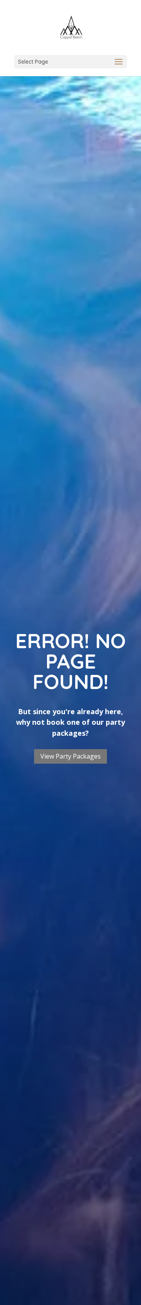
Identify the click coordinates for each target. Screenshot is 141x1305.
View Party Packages (70, 756)
